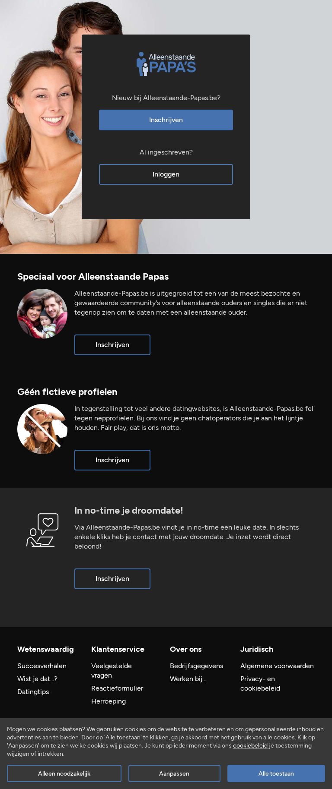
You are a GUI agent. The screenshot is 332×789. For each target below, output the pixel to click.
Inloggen (166, 174)
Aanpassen (174, 773)
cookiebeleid (250, 745)
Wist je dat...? (37, 679)
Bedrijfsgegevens (196, 666)
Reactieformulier (117, 688)
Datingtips (33, 692)
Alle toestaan (276, 773)
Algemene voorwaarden (277, 666)
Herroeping (108, 701)
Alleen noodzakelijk (64, 773)
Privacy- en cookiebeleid (260, 683)
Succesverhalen (42, 666)
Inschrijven (166, 120)
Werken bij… (188, 679)
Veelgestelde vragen (111, 670)
